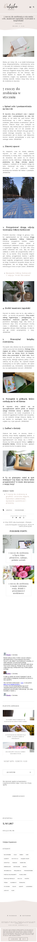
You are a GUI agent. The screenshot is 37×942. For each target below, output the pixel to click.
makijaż (14, 862)
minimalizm (7, 866)
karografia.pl (23, 925)
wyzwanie (7, 886)
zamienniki (29, 886)
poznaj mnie (22, 874)
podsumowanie (19, 510)
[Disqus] (18, 626)
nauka (25, 866)
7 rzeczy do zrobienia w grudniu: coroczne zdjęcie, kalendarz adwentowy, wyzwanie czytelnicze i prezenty (18, 498)
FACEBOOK (13, 915)
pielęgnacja (17, 870)
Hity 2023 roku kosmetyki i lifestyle (18, 522)
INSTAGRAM (26, 915)
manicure (23, 862)
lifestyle (9, 510)
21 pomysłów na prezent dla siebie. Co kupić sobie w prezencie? (15, 736)
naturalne (17, 866)
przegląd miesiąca (9, 878)
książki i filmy (25, 858)
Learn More (14, 939)
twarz (6, 882)
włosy (14, 886)
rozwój (27, 878)
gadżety (6, 858)
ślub (12, 890)
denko (21, 854)
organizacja (7, 870)
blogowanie (7, 854)
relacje (20, 878)
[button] (26, 3)
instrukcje (15, 858)
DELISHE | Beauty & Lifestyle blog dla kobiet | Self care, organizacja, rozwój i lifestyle (18, 922)
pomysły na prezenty (10, 874)
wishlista (22, 882)
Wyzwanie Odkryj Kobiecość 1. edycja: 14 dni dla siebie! (18, 274)
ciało (15, 854)
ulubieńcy (13, 882)
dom (27, 854)
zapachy (6, 890)
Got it (24, 939)
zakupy (21, 886)
